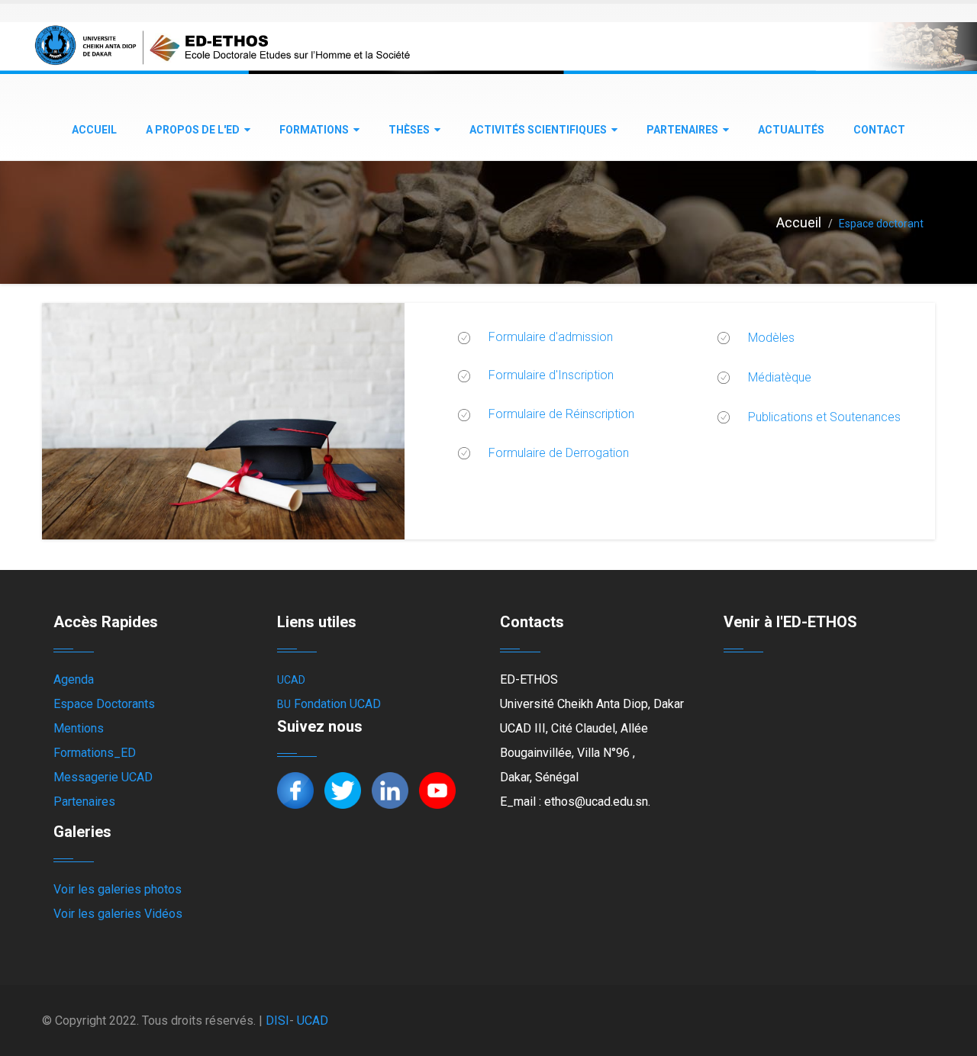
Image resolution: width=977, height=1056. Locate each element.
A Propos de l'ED (193, 130)
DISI (277, 1020)
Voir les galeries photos (117, 889)
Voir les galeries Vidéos (117, 913)
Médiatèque (779, 377)
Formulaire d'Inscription (551, 375)
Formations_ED (94, 752)
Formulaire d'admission (550, 337)
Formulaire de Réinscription (561, 414)
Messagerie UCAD (103, 777)
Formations (314, 130)
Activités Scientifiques (538, 130)
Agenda (73, 679)
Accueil (94, 130)
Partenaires (682, 130)
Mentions (78, 728)
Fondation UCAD (337, 704)
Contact (879, 130)
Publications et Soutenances (824, 417)
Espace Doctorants (104, 704)
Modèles (771, 337)
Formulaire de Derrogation (558, 453)
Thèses (409, 130)
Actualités (791, 130)
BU (284, 704)
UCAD (291, 680)
